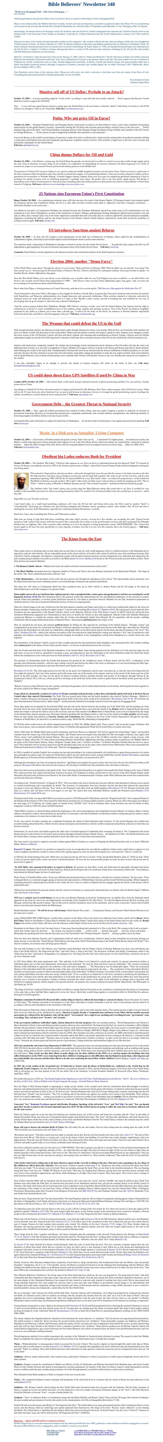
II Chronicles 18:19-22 (77, 1305)
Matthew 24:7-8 (43, 747)
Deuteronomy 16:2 (22, 793)
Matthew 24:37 (70, 1346)
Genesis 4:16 (91, 1219)
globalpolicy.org (31, 145)
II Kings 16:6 (79, 1257)
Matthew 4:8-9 (91, 558)
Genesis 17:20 (108, 1224)
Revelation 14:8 (119, 699)
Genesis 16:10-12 (32, 597)
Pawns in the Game (31, 892)
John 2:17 (129, 1135)
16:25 (82, 655)
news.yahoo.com (77, 184)
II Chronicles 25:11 (60, 1254)
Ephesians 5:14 (93, 1165)
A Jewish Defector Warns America (92, 1081)
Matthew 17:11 (72, 1214)
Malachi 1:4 (120, 1239)
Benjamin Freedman (40, 1104)
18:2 (136, 699)
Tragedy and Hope (137, 1058)
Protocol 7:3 (19, 849)
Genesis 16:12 (63, 1221)
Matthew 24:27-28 (40, 1211)
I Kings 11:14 (65, 1252)
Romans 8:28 (28, 765)
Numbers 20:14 (63, 1249)
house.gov (24, 423)
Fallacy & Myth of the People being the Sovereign (55, 1081)
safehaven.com (48, 184)
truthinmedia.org (87, 314)
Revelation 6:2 (94, 609)
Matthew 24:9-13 (71, 655)
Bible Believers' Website (104, 1431)
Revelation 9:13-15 (117, 788)
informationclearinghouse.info (27, 365)
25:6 (73, 1221)
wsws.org (114, 247)
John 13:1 (57, 1130)
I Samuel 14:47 (114, 1249)
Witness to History (28, 844)
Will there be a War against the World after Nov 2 (119, 288)
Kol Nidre (119, 1104)
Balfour (125, 755)
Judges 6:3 (121, 1224)
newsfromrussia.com (74, 108)
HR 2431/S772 (89, 1191)
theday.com (50, 220)
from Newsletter (108, 1434)
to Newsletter (87, 1434)
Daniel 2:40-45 (55, 1203)
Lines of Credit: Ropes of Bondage (59, 1122)
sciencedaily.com (31, 447)
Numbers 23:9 (142, 790)
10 (97, 1203)
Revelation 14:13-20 (95, 655)
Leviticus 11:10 (57, 693)
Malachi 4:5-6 (58, 1214)
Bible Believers (85, 1431)
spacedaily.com (85, 394)
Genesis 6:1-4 (57, 1346)
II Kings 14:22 (130, 1254)
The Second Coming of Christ (105, 1433)
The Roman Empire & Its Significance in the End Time (68, 1079)
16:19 (130, 699)
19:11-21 (86, 1203)
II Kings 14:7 (45, 1254)
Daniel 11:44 (28, 1237)
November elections (118, 923)
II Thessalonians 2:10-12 (65, 1311)
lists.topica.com (21, 529)
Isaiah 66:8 (36, 793)
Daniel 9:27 (72, 1270)
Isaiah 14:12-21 (77, 558)
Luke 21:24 (84, 1270)
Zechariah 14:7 (44, 1214)
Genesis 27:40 (23, 1244)
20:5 (93, 1203)
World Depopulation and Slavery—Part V (110, 1079)
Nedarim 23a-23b (28, 632)
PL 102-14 (129, 1191)
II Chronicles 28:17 (94, 1257)
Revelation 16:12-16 (23, 671)
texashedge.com (62, 184)
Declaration (134, 755)
